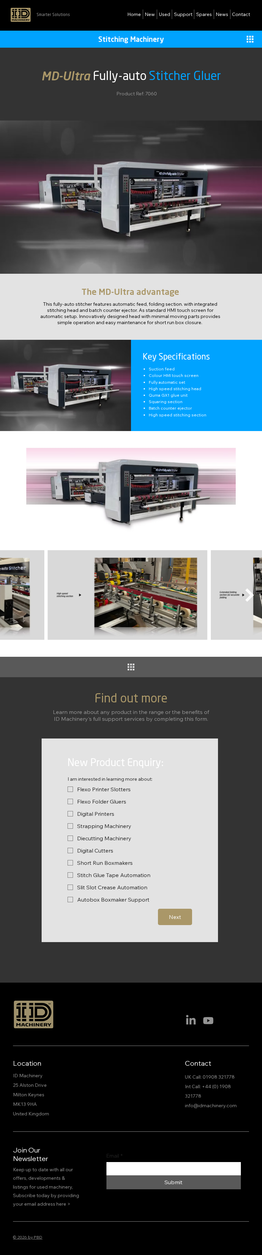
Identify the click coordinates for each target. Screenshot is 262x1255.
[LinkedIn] (191, 1021)
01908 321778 (219, 1077)
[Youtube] (208, 1021)
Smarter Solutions (53, 15)
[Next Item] (249, 595)
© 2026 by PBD (27, 1237)
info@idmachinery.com (211, 1105)
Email (114, 1156)
